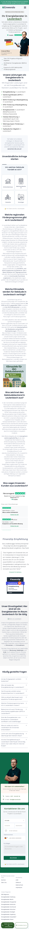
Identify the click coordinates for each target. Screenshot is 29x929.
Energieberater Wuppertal (8, 902)
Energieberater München (8, 909)
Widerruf (18, 882)
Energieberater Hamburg (8, 897)
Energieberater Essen (7, 919)
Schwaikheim (20, 645)
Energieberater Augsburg (8, 914)
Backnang (13, 650)
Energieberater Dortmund (8, 907)
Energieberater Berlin (7, 899)
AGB (17, 880)
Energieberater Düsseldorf (8, 917)
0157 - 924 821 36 (15, 796)
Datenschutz (19, 885)
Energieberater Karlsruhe (8, 904)
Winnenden (9, 645)
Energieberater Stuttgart (8, 912)
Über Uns (3, 882)
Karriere (3, 880)
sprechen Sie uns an (14, 149)
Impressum (19, 887)
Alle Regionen (5, 894)
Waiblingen (20, 650)
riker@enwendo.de (15, 799)
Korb (4, 652)
